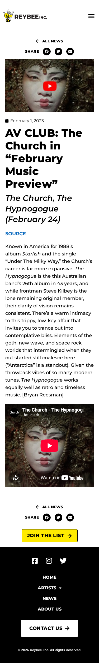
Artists (47, 587)
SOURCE (15, 234)
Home (49, 577)
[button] (91, 16)
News (49, 598)
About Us (50, 609)
